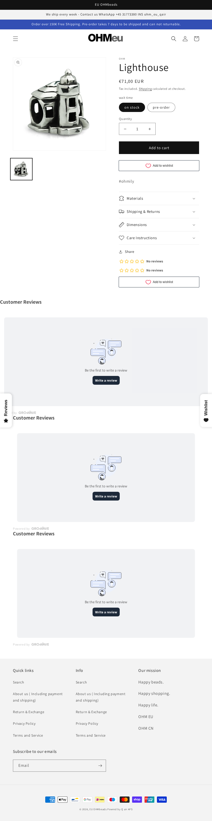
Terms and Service (28, 735)
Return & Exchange (28, 712)
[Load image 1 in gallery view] (21, 169)
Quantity (125, 119)
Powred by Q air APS (119, 809)
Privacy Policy (24, 723)
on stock (132, 107)
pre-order (161, 107)
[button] (15, 38)
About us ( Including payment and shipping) (38, 697)
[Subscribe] (100, 766)
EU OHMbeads (98, 809)
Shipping (145, 89)
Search (18, 682)
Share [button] (129, 251)
